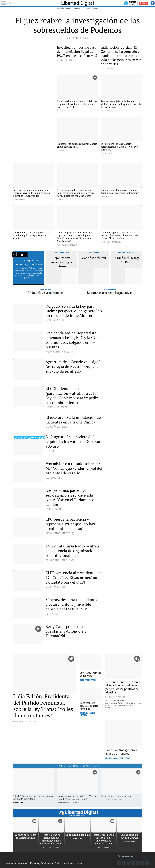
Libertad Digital (77, 3)
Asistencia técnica (73, 863)
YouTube (133, 863)
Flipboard (138, 863)
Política (86, 8)
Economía (95, 8)
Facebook (119, 863)
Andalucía (60, 8)
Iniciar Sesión (153, 3)
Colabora (143, 3)
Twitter (124, 863)
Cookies (58, 863)
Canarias (77, 8)
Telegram (142, 863)
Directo (132, 3)
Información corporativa (16, 863)
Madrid (69, 8)
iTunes (147, 863)
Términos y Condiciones (41, 863)
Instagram (128, 863)
